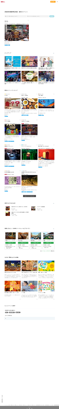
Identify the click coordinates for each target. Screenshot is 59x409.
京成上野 (40, 114)
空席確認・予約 (10, 242)
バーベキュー (44, 250)
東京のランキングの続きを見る (29, 196)
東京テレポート (28, 139)
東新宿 (23, 113)
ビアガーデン (49, 250)
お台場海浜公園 (24, 139)
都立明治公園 (24, 188)
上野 (42, 114)
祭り (5, 318)
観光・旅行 (17, 312)
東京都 (5, 20)
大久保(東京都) (35, 113)
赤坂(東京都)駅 (11, 312)
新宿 (30, 113)
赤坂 (6, 312)
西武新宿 (27, 113)
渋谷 (6, 115)
